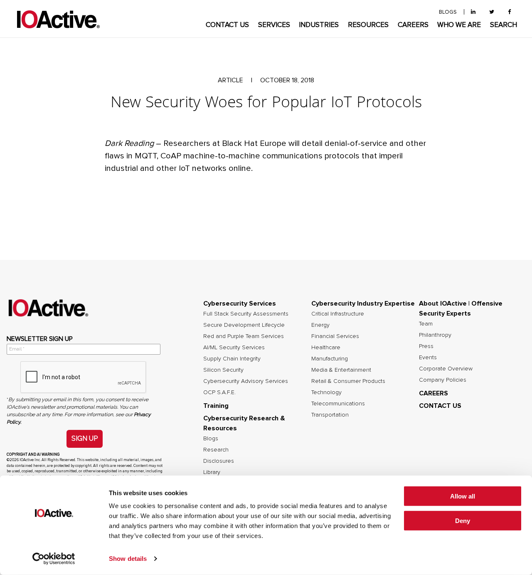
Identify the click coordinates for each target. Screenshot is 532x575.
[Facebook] (509, 12)
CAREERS (413, 25)
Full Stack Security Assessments (245, 314)
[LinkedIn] (473, 12)
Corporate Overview (446, 369)
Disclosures (218, 461)
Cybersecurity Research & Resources (244, 423)
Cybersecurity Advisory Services (245, 381)
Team (426, 324)
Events (428, 357)
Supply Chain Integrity (232, 359)
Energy (320, 325)
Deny (462, 520)
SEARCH (503, 25)
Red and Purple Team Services (243, 336)
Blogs (210, 439)
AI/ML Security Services (234, 347)
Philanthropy (435, 335)
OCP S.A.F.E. (219, 392)
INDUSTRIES (319, 25)
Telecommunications (338, 404)
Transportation (330, 415)
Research (216, 450)
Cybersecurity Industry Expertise (363, 303)
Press (426, 346)
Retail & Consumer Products (348, 381)
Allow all (462, 496)
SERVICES (274, 25)
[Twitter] (491, 12)
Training (216, 405)
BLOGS (448, 12)
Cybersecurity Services (239, 303)
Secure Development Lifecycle (244, 325)
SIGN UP (84, 438)
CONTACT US (227, 25)
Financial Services (335, 336)
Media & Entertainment (341, 370)
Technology (326, 392)
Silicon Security (223, 370)
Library (211, 472)
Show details (128, 558)
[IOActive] (58, 19)
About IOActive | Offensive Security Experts (460, 308)
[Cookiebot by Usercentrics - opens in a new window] (53, 559)
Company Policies (442, 380)
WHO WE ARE (459, 25)
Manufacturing (329, 359)
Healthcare (325, 347)
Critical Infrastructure (337, 314)
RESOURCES (368, 25)
